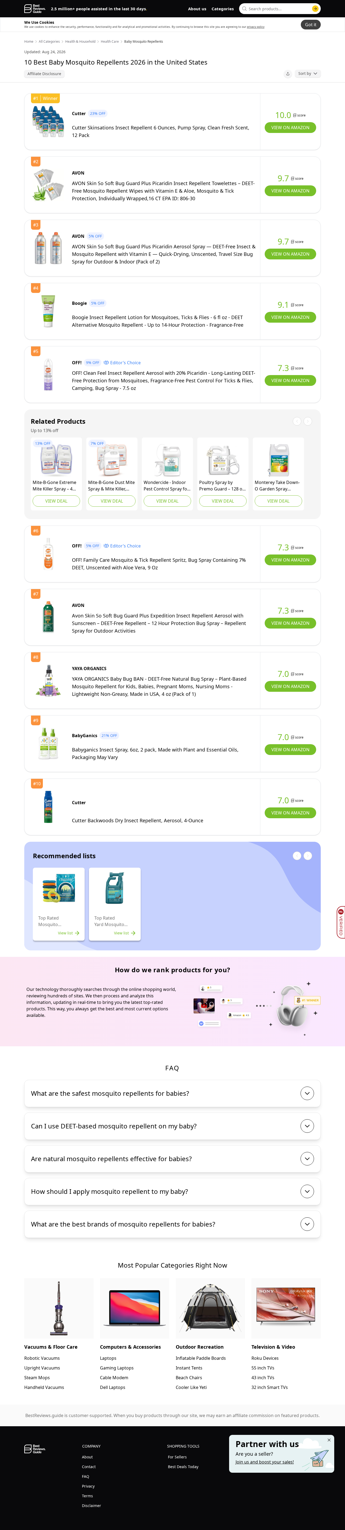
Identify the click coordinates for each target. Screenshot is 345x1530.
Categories (223, 8)
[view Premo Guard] (222, 460)
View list (65, 933)
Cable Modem (114, 1378)
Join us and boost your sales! (265, 1462)
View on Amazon (290, 128)
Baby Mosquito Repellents (143, 41)
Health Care (110, 41)
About (87, 1456)
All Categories (49, 41)
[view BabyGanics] (48, 743)
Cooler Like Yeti (191, 1387)
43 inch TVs (262, 1378)
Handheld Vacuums (44, 1387)
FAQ (85, 1476)
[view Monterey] (278, 460)
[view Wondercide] (167, 460)
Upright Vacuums (42, 1368)
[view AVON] (48, 185)
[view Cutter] (48, 121)
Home (28, 41)
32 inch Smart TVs (269, 1387)
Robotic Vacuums (42, 1358)
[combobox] (279, 8)
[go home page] (35, 8)
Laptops (108, 1358)
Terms (87, 1495)
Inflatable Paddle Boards (201, 1358)
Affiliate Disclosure (44, 73)
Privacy (88, 1486)
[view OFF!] (48, 374)
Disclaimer (91, 1505)
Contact (89, 1466)
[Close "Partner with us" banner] (329, 1440)
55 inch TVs (262, 1368)
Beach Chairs (189, 1378)
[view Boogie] (48, 311)
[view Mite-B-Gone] (56, 460)
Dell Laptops (112, 1387)
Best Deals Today (183, 1466)
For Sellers (177, 1456)
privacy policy (255, 27)
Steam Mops (37, 1378)
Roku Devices (265, 1358)
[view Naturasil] (111, 460)
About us (197, 8)
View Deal (56, 501)
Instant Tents (189, 1368)
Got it (310, 25)
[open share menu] (288, 74)
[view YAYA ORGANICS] (48, 680)
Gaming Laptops (117, 1368)
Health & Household (80, 41)
